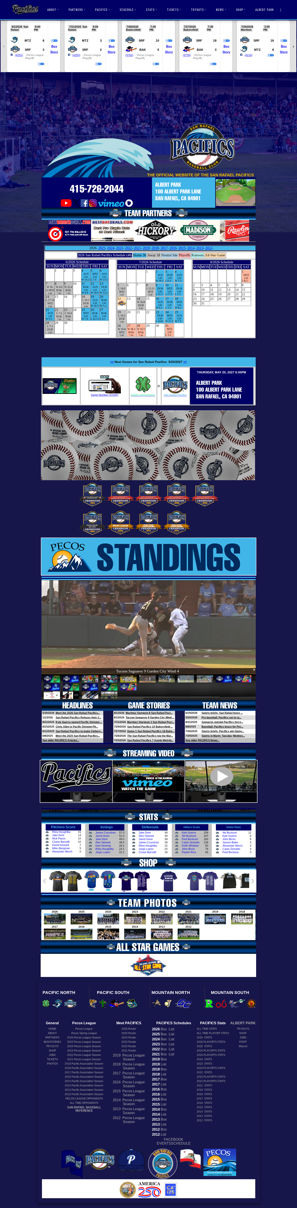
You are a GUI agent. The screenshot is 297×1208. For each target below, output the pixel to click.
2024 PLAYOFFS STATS (211, 1055)
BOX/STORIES (52, 1041)
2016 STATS (204, 1102)
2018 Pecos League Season (129, 1066)
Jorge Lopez (102, 852)
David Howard (60, 845)
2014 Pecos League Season (129, 1102)
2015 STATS (204, 1107)
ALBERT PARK (264, 10)
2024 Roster (129, 1037)
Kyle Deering (103, 845)
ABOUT (51, 10)
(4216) (248, 55)
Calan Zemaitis (191, 842)
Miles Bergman (61, 848)
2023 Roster (129, 1041)
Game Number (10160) (104, 394)
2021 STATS (204, 1085)
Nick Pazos (58, 838)
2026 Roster (129, 1028)
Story (54, 52)
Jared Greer (102, 835)
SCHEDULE (126, 10)
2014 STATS (204, 1111)
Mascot (243, 1046)
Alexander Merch (62, 851)
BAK (142, 49)
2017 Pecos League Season (129, 1075)
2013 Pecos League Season (129, 1111)
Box (54, 46)
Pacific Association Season (84, 1063)
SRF (28, 49)
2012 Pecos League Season (129, 1120)
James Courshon (105, 832)
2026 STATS (204, 1037)
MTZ (28, 40)
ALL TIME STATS (207, 1028)
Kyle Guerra (189, 832)
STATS (150, 10)
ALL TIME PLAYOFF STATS (213, 1033)
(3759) (187, 55)
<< (112, 362)
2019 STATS (204, 1089)
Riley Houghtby (61, 832)
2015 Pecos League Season (129, 1093)
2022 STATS (204, 1072)
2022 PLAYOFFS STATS (211, 1076)
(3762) (129, 55)
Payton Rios (189, 852)
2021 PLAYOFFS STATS (211, 1081)
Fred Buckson (190, 839)
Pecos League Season (84, 1037)
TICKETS (173, 10)
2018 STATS (204, 1094)
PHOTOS (52, 1063)
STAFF (243, 1041)
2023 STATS (204, 1063)
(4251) (19, 55)
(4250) (76, 55)
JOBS (52, 1055)
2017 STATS (204, 1098)
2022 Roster (129, 1046)
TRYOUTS (197, 10)
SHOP (239, 10)
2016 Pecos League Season (129, 1084)
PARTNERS (75, 10)
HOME (52, 1028)
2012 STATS (204, 1120)
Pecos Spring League (84, 1033)
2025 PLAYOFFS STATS (211, 1050)
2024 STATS (204, 1059)
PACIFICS (101, 10)
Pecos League (84, 1028)
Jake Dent (58, 835)
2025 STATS (204, 1046)
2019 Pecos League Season (129, 1057)
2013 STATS (204, 1116)
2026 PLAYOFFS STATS (211, 1041)
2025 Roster (129, 1033)
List (171, 1029)
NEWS (220, 10)
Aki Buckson (189, 835)
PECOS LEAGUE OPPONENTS (84, 1098)
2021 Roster (129, 1050)
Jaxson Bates (230, 842)
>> (185, 362)
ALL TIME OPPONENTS (84, 1102)
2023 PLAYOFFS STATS (211, 1068)
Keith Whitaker (190, 845)
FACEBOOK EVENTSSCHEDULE (174, 1141)
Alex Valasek (103, 842)
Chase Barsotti (61, 841)
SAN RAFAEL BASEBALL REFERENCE (84, 1109)
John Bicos (188, 849)
